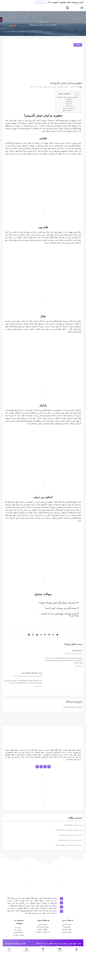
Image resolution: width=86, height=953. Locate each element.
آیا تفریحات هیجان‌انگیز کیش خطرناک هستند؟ (57, 603)
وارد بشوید (66, 707)
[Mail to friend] (41, 635)
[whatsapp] (33, 635)
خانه (46, 22)
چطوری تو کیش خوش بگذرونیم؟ (67, 97)
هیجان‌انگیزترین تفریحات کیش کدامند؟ (60, 608)
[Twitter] (56, 635)
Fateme (67, 654)
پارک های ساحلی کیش (75, 840)
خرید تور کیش (77, 650)
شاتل (67, 103)
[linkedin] (37, 635)
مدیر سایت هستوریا (49, 87)
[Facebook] (53, 635)
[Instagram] (49, 766)
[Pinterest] (45, 635)
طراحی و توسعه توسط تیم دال (15, 943)
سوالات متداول (67, 110)
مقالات (41, 22)
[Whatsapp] (45, 766)
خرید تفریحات (40, 2)
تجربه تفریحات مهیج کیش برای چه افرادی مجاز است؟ (60, 615)
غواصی (68, 99)
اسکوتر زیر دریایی (68, 108)
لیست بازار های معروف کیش (31, 673)
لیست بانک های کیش (75, 835)
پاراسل (68, 106)
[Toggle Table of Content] (76, 94)
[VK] (49, 635)
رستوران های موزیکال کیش (73, 845)
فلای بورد (67, 101)
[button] (58, 602)
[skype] (29, 635)
